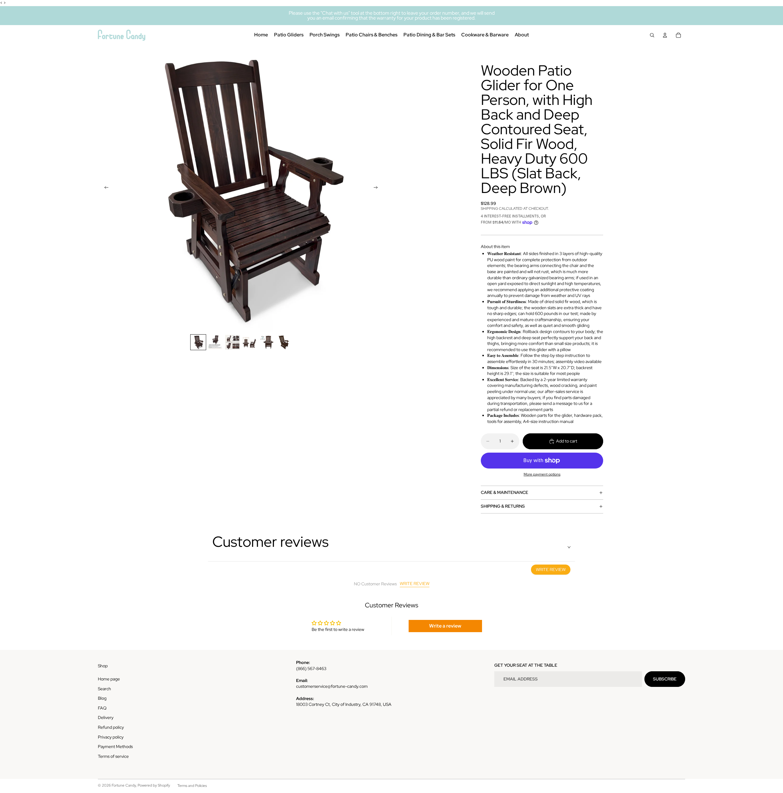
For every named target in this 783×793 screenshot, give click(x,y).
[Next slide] (377, 188)
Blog (102, 698)
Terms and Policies (192, 785)
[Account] (665, 35)
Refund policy (111, 727)
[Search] (652, 35)
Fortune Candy (124, 785)
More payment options (542, 474)
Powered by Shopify (154, 785)
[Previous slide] (104, 188)
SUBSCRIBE (665, 679)
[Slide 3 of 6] (232, 342)
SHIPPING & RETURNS (503, 506)
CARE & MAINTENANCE (504, 492)
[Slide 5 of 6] (266, 342)
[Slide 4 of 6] (249, 342)
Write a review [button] (445, 626)
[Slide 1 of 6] (198, 342)
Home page (109, 679)
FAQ (102, 708)
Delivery (105, 717)
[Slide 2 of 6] (215, 342)
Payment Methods (115, 746)
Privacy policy (111, 737)
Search (104, 688)
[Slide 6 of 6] (283, 342)
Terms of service (113, 756)
